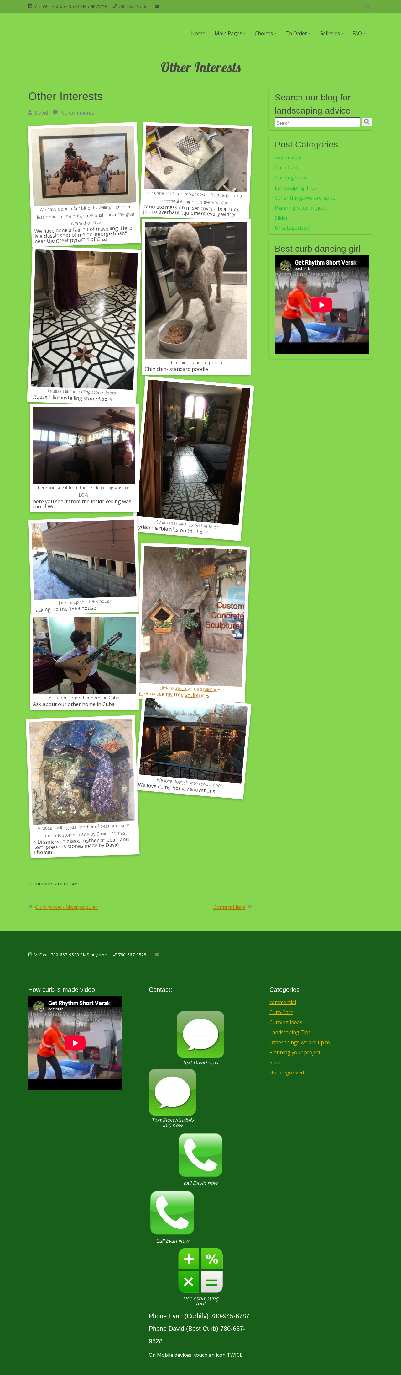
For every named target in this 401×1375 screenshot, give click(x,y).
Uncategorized (292, 227)
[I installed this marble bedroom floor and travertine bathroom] (84, 321)
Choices (264, 33)
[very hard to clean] (196, 164)
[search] (367, 122)
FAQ (357, 33)
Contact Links (229, 907)
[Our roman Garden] (193, 740)
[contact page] (157, 6)
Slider (281, 217)
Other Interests (65, 96)
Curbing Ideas (291, 177)
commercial (288, 157)
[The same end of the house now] (193, 452)
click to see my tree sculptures (190, 688)
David (41, 112)
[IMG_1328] (84, 563)
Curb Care (287, 167)
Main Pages (228, 33)
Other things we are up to (305, 197)
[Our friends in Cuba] (84, 655)
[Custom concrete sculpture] (193, 618)
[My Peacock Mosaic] (82, 778)
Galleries (330, 33)
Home (198, 33)
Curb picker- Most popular (66, 907)
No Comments (77, 112)
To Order (296, 33)
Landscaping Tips (295, 187)
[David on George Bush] (83, 176)
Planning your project (300, 207)
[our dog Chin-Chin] (196, 290)
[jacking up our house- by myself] (84, 445)
